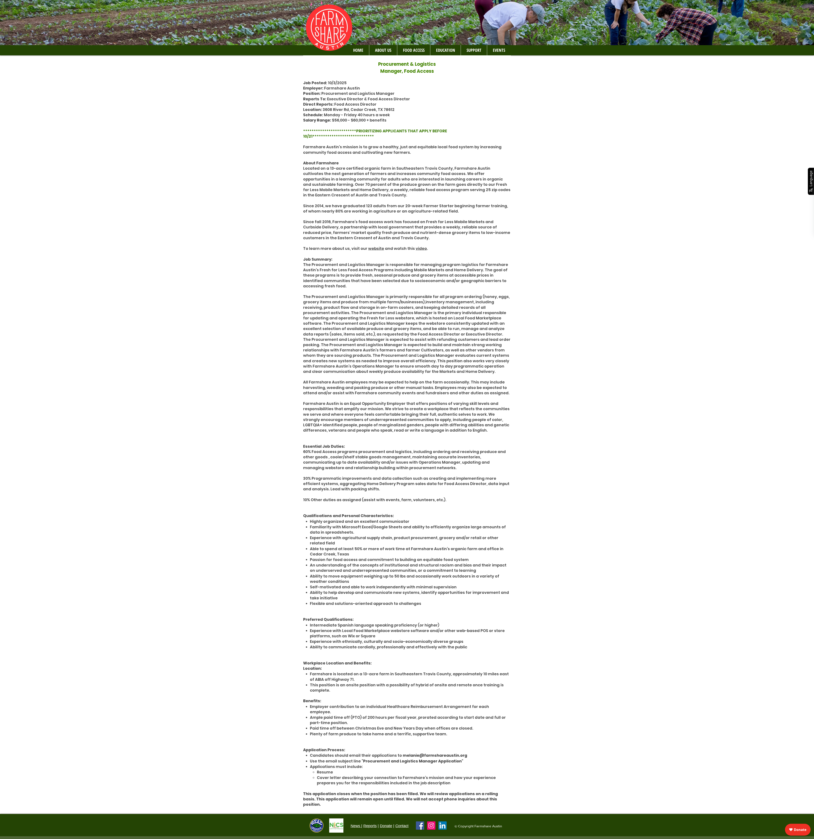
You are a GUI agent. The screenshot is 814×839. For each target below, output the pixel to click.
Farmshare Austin (488, 826)
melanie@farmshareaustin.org (435, 755)
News (356, 826)
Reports (370, 826)
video (421, 248)
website (376, 248)
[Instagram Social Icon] (431, 825)
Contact (401, 826)
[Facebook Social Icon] (420, 825)
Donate (386, 826)
